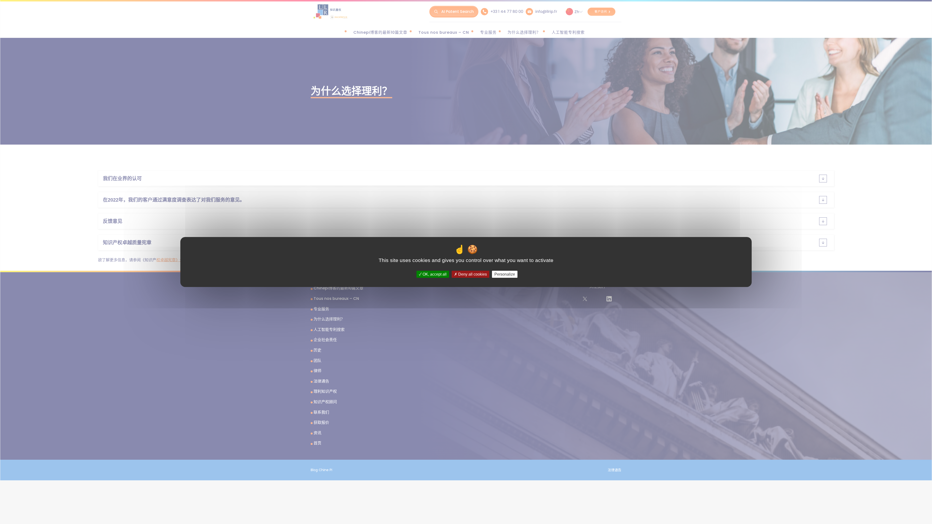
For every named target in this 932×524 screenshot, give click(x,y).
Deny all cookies (472, 274)
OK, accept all (434, 274)
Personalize (504, 274)
